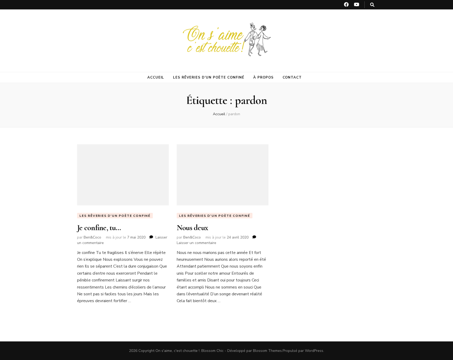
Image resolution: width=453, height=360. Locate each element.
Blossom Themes (267, 350)
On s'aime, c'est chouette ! (177, 350)
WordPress (314, 350)
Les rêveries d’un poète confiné (208, 77)
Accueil (155, 77)
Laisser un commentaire (196, 242)
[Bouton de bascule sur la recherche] (372, 5)
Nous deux (192, 227)
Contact (292, 77)
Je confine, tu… (99, 227)
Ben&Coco (92, 237)
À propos (263, 77)
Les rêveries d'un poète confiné (114, 216)
